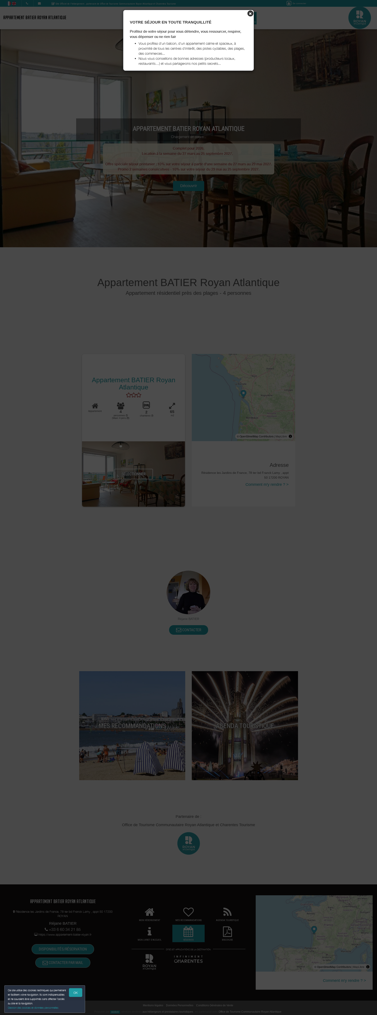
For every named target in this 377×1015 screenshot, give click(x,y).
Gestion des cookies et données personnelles (33, 1007)
